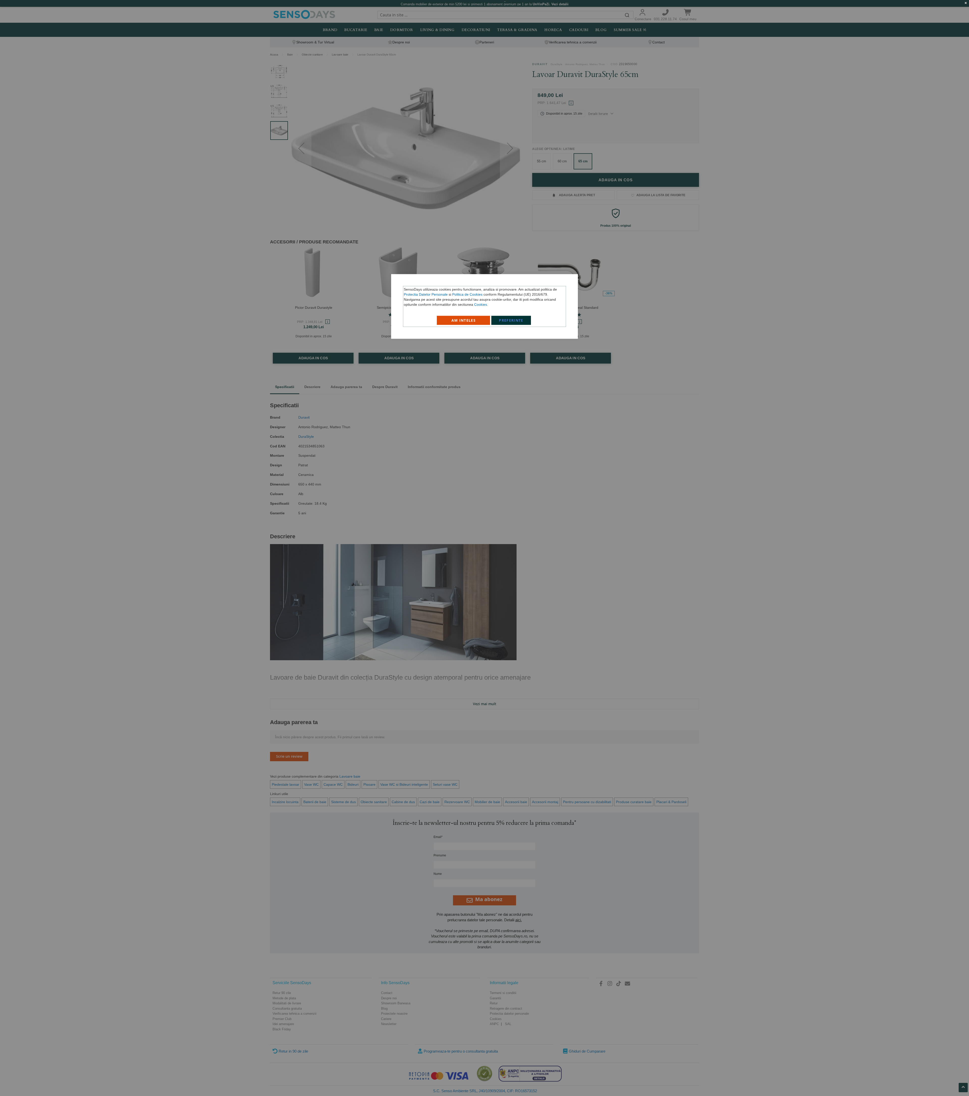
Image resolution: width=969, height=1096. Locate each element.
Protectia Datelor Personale (426, 294)
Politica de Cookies (467, 294)
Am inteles (463, 320)
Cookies (480, 304)
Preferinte (511, 320)
